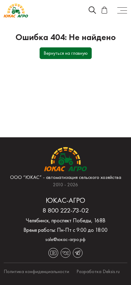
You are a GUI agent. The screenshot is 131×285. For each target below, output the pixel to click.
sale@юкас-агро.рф (65, 239)
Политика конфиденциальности (36, 271)
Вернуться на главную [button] (66, 53)
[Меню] (122, 10)
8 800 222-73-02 (65, 210)
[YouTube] (53, 253)
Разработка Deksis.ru (98, 271)
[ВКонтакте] (65, 253)
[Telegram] (78, 253)
